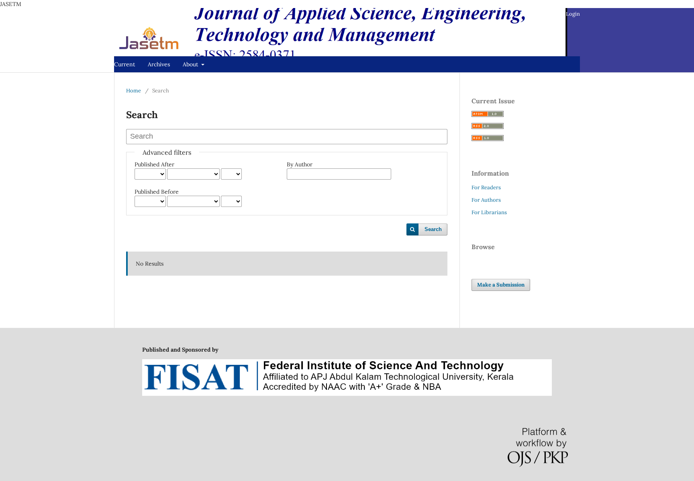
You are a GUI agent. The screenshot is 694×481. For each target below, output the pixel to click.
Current (124, 64)
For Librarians (489, 212)
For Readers (486, 187)
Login (573, 13)
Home (133, 90)
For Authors (486, 199)
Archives (159, 64)
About (191, 64)
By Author (299, 164)
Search (433, 229)
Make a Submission (501, 284)
